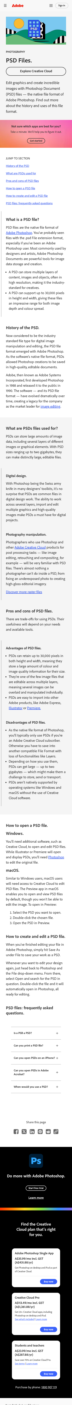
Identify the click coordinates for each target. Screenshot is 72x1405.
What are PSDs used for (21, 173)
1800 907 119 (49, 1387)
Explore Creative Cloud (36, 71)
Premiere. (34, 708)
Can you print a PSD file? (28, 1045)
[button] (51, 5)
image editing (50, 406)
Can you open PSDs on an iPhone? (34, 1058)
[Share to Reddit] (48, 1131)
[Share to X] (24, 1131)
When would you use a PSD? (31, 1086)
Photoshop (56, 857)
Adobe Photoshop (19, 233)
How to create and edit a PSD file (27, 196)
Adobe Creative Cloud (30, 547)
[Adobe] (17, 5)
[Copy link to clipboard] (55, 1131)
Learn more (36, 1198)
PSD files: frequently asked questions (29, 203)
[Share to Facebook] (16, 1131)
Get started (36, 140)
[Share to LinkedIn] (32, 1131)
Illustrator (15, 708)
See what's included (24, 1319)
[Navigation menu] (5, 5)
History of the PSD (17, 166)
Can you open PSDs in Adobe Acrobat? (31, 1072)
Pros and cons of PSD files (22, 181)
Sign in (61, 5)
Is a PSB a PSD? (23, 1033)
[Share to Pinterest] (40, 1131)
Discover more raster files (24, 592)
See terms (20, 1363)
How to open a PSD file (20, 188)
